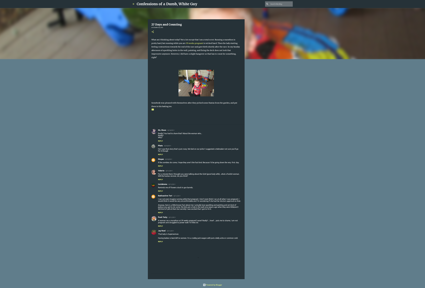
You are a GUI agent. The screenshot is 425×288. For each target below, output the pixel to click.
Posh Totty (162, 217)
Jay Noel (162, 231)
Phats (160, 146)
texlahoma (162, 184)
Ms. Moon (162, 130)
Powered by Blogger (214, 285)
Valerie (161, 171)
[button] (152, 31)
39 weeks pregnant (194, 43)
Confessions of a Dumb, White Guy (167, 4)
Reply (160, 141)
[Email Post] (152, 110)
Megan (161, 159)
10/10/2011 (170, 130)
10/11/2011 (169, 171)
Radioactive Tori (165, 196)
